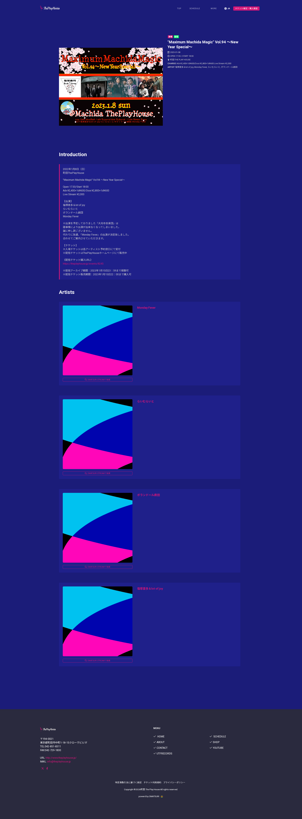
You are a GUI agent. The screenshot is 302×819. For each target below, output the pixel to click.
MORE (214, 8)
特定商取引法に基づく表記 (128, 782)
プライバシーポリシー (174, 782)
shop (216, 742)
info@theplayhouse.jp (59, 761)
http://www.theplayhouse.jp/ (61, 757)
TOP (179, 8)
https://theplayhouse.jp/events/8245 (83, 263)
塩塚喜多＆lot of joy (150, 588)
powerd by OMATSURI (149, 796)
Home (160, 736)
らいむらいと (145, 401)
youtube (218, 747)
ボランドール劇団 (148, 495)
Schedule (219, 736)
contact (162, 747)
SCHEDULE (195, 8)
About (161, 742)
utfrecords (164, 753)
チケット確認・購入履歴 (246, 8)
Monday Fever (146, 307)
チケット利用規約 (152, 782)
